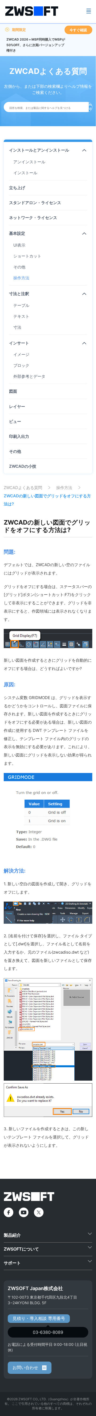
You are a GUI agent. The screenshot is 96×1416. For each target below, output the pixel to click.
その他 (19, 266)
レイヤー (17, 406)
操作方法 (21, 277)
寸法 (17, 327)
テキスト (21, 316)
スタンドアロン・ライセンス (35, 202)
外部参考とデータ (29, 376)
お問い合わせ (26, 1367)
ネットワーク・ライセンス (33, 217)
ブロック (21, 365)
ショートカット (27, 256)
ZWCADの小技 (22, 466)
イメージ (21, 354)
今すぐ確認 (78, 30)
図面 (13, 391)
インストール (25, 172)
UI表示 (19, 245)
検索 (90, 107)
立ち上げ (17, 187)
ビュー (15, 421)
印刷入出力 (19, 436)
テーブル (21, 305)
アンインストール (29, 161)
